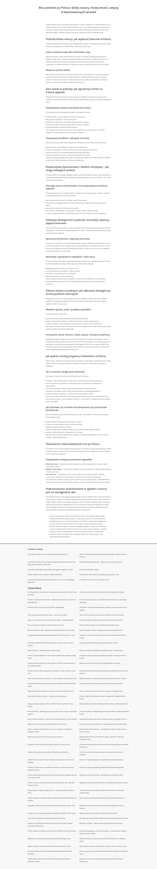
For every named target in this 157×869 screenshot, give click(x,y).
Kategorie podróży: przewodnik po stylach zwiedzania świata (98, 813)
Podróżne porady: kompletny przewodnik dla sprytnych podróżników (101, 620)
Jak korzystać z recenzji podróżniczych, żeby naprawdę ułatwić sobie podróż (103, 724)
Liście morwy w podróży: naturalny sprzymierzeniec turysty (46, 818)
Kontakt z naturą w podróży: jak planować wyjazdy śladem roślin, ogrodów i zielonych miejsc (51, 784)
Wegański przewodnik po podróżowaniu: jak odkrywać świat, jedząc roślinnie (103, 783)
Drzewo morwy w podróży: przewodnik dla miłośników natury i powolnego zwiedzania (103, 601)
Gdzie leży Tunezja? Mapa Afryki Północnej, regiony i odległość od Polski (50, 569)
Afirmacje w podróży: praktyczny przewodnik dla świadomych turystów (101, 592)
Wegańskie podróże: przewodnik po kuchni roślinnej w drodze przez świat (51, 691)
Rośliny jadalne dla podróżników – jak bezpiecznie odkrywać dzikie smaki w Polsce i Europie (103, 730)
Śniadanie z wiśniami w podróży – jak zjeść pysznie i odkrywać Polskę (101, 775)
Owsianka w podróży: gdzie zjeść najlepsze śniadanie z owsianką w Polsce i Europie (102, 657)
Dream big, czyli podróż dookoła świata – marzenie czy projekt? (47, 615)
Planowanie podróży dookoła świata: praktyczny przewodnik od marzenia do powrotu (103, 672)
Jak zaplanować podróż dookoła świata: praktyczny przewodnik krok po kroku (103, 818)
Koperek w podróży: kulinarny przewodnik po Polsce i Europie (47, 724)
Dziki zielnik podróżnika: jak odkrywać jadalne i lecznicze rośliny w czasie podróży (50, 644)
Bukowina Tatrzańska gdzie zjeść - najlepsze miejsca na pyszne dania (100, 562)
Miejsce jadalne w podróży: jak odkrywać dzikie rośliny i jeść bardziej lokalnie (103, 704)
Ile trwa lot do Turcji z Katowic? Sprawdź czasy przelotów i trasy (99, 574)
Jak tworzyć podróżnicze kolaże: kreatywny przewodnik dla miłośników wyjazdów (50, 852)
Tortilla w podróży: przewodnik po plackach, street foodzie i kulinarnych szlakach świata (101, 791)
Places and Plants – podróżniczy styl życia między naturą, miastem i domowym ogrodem (52, 712)
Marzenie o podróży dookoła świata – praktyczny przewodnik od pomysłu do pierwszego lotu (52, 601)
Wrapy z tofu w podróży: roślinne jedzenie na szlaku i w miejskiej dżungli (50, 620)
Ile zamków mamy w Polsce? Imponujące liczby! (94, 580)
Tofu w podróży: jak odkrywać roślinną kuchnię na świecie (46, 625)
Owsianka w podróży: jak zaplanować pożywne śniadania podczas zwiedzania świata (52, 684)
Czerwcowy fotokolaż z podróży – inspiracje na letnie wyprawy (47, 696)
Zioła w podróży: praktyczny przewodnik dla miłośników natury (99, 625)
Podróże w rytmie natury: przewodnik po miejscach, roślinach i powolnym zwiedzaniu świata (51, 768)
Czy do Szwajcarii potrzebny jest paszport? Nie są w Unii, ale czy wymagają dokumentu (51, 581)
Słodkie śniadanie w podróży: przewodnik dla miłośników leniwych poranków (52, 831)
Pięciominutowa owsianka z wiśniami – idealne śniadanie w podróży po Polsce (52, 678)
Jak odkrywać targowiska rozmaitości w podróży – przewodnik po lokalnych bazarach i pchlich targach (103, 832)
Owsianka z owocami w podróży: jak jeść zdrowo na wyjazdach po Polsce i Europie (102, 636)
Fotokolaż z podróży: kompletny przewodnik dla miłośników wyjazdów (101, 767)
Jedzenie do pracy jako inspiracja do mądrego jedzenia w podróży (99, 663)
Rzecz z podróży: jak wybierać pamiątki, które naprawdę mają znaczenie (101, 798)
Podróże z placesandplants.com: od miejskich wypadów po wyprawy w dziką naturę (52, 657)
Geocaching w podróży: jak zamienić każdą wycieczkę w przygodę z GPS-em (103, 719)
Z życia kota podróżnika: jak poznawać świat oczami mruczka (98, 643)
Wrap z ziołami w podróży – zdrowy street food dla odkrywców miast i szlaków (52, 719)
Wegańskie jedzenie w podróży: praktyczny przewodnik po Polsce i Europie (102, 678)
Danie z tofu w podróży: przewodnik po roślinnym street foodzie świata (101, 615)
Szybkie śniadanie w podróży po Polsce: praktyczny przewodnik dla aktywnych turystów (52, 799)
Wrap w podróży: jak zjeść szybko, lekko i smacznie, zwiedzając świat (100, 691)
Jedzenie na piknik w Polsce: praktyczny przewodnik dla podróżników (101, 630)
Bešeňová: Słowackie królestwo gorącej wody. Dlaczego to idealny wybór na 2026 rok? (103, 555)
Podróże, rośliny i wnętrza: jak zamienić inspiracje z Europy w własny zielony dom (52, 672)
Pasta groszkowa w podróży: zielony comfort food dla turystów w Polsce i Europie (51, 705)
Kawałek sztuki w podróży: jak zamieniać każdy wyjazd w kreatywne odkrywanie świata (49, 860)
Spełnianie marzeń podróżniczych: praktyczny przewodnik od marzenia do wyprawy (51, 761)
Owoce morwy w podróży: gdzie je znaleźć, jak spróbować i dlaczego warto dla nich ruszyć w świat (52, 776)
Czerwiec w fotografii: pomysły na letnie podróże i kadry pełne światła (101, 760)
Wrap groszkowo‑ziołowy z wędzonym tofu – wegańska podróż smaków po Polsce (51, 791)
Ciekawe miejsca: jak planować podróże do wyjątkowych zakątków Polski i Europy (102, 697)
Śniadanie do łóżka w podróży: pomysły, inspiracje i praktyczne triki (49, 744)
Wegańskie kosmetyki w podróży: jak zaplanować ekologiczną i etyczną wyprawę (101, 807)
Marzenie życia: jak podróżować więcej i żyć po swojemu (45, 737)
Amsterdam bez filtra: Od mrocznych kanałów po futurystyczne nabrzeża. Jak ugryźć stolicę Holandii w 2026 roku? (52, 563)
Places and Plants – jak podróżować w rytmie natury (44, 650)
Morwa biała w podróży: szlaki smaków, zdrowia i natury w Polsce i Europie (103, 846)
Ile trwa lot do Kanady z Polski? (89, 569)
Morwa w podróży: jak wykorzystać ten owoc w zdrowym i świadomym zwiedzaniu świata (50, 730)
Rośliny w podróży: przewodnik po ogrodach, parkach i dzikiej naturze (101, 650)
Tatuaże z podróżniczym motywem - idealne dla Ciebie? (45, 574)
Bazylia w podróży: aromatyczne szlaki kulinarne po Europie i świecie (49, 846)
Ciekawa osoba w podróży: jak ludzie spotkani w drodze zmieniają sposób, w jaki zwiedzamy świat (52, 664)
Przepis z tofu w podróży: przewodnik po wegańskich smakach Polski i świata (52, 813)
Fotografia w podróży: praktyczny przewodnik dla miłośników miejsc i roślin (51, 805)
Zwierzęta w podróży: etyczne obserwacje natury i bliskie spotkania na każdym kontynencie (104, 746)
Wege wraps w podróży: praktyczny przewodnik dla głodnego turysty (49, 838)
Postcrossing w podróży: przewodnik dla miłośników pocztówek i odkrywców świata (103, 852)
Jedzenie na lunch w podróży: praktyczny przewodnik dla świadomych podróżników (101, 860)
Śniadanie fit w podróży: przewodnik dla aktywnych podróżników (48, 752)
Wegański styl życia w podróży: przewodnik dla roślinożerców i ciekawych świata (102, 840)
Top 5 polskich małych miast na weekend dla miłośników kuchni (48, 554)
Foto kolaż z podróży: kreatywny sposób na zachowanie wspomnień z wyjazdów (101, 753)
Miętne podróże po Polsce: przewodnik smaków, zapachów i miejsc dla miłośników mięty (101, 738)
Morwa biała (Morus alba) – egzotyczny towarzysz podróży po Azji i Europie (51, 630)
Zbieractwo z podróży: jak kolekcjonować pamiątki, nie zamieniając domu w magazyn (103, 608)
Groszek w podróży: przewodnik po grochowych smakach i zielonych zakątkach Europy (104, 712)
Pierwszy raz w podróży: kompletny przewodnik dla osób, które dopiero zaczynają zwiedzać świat (50, 824)
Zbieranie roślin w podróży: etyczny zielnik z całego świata (46, 607)
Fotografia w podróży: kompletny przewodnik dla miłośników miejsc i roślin (51, 635)
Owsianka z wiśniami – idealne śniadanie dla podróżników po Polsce (100, 823)
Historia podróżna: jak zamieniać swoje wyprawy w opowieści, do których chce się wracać (52, 593)
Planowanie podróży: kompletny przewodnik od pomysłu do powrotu (101, 683)
